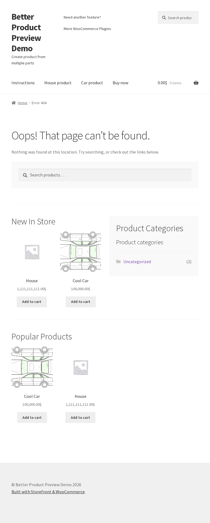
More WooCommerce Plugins (87, 28)
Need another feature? (82, 17)
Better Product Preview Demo (26, 32)
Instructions (23, 82)
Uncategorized (137, 261)
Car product (92, 82)
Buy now (120, 82)
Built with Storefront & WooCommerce (48, 491)
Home (22, 102)
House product (58, 82)
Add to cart (31, 301)
